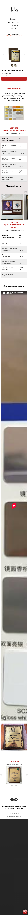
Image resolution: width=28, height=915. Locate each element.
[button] (14, 79)
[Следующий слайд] (24, 54)
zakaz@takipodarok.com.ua (14, 36)
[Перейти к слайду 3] (12, 785)
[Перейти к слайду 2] (11, 785)
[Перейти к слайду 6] (16, 785)
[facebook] (12, 799)
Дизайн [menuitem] (13, 25)
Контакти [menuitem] (14, 28)
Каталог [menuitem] (13, 19)
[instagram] (16, 799)
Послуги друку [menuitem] (14, 22)
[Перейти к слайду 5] (15, 785)
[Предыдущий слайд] (4, 54)
